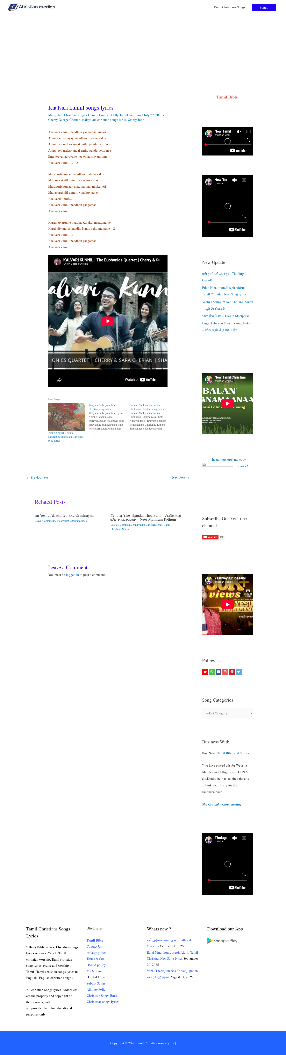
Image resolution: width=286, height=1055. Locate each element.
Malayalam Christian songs (66, 115)
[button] (264, 7)
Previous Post (38, 477)
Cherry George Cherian (64, 119)
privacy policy (97, 952)
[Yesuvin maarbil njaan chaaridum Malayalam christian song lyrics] (66, 417)
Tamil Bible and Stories (234, 753)
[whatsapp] (212, 672)
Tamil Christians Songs (229, 7)
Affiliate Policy (97, 989)
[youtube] (205, 672)
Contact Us (94, 946)
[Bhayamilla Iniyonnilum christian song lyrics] (109, 416)
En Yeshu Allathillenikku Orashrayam (64, 515)
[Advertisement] (143, 43)
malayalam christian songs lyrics (104, 119)
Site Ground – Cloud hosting (222, 804)
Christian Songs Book (102, 995)
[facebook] (219, 672)
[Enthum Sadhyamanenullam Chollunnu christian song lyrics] (150, 416)
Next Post (180, 477)
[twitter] (239, 672)
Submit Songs (96, 983)
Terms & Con (96, 958)
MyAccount (95, 971)
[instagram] (225, 672)
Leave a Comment (100, 115)
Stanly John (136, 119)
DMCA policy (96, 965)
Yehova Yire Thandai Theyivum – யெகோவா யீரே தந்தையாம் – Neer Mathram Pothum (146, 517)
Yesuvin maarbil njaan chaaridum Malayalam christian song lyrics (65, 436)
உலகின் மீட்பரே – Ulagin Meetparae (226, 316)
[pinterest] (232, 672)
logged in (72, 574)
